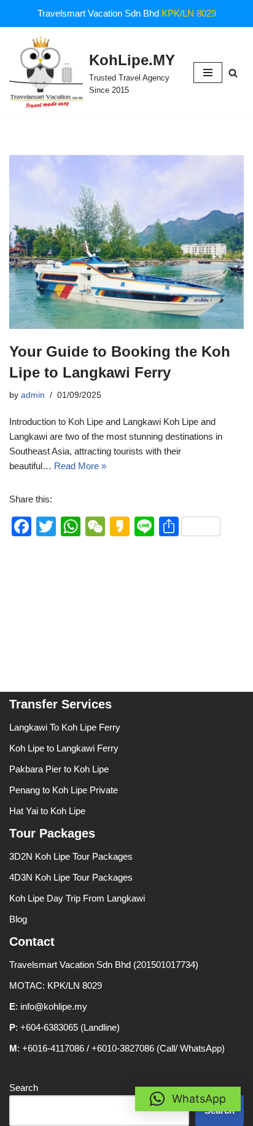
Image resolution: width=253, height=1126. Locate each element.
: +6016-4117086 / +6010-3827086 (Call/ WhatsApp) (117, 1048)
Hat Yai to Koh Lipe (47, 811)
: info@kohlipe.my (48, 1006)
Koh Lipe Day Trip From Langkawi (77, 898)
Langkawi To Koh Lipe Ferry (64, 727)
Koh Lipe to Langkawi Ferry (64, 748)
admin (33, 395)
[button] (188, 1099)
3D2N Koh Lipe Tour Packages (71, 856)
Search (23, 1087)
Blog (18, 919)
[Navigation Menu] (207, 72)
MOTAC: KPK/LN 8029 (55, 985)
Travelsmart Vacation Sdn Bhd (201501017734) (103, 964)
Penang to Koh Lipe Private (63, 790)
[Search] (233, 72)
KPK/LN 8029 (189, 13)
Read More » (80, 466)
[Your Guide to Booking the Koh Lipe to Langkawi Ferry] (126, 242)
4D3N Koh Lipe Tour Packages (71, 877)
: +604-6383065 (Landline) (64, 1027)
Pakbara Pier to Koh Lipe (59, 769)
